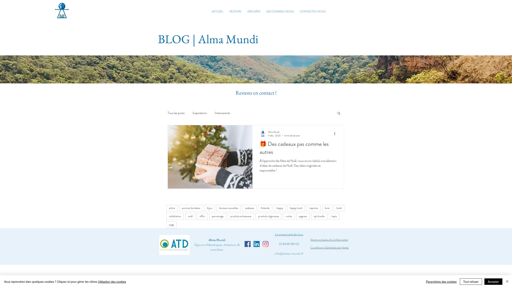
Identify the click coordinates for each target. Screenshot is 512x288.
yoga (171, 225)
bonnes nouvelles (228, 208)
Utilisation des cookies (112, 282)
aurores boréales (191, 208)
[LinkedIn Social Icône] (257, 244)
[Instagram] (266, 244)
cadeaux (249, 208)
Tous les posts (176, 113)
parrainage (218, 216)
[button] (339, 113)
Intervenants (222, 113)
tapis (334, 216)
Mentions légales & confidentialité (329, 240)
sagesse (303, 216)
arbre (172, 208)
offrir (202, 216)
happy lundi (296, 208)
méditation (175, 216)
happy (279, 208)
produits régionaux (268, 216)
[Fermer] (507, 281)
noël (190, 216)
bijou (209, 208)
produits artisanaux (240, 216)
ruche (289, 216)
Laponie (313, 208)
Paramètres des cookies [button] (441, 282)
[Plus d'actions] (336, 133)
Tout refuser (471, 282)
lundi (339, 208)
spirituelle (319, 216)
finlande (265, 208)
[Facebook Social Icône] (248, 244)
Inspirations (200, 113)
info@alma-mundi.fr (289, 253)
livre (327, 208)
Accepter (493, 282)
